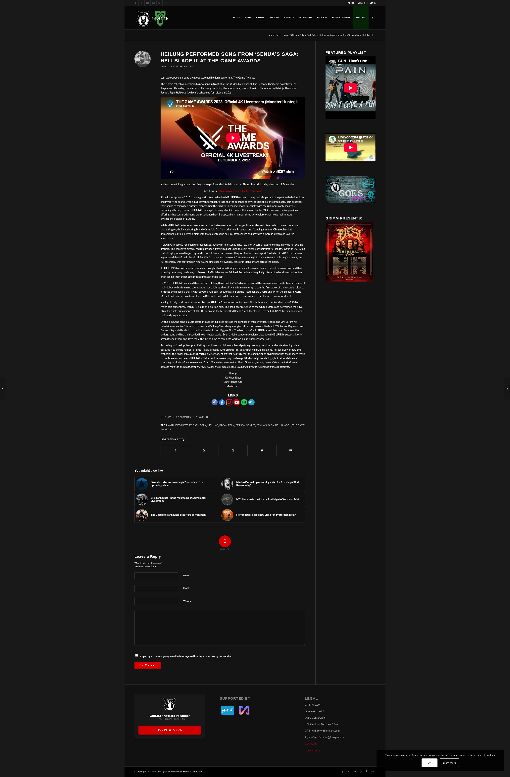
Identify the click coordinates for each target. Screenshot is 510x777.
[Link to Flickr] (166, 3)
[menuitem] (351, 3)
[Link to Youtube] (147, 3)
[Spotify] (244, 404)
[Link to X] (141, 3)
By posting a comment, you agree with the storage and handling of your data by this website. (185, 656)
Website (187, 601)
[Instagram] (229, 404)
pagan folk (226, 425)
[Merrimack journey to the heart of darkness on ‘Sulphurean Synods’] (3, 388)
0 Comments (183, 417)
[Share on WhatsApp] (233, 450)
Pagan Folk (186, 66)
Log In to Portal (170, 730)
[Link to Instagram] (153, 3)
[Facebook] (222, 404)
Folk (176, 66)
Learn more (449, 763)
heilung (212, 425)
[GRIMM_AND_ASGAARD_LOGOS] (152, 17)
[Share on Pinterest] (262, 450)
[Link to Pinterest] (159, 3)
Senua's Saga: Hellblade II (273, 425)
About (351, 3)
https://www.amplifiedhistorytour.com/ (240, 191)
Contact (361, 3)
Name (187, 575)
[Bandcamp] (251, 404)
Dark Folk (166, 66)
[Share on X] (204, 450)
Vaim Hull (204, 417)
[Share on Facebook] (175, 450)
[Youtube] (236, 404)
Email (186, 588)
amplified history (179, 425)
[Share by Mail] (291, 450)
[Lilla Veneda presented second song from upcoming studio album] (507, 388)
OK (430, 763)
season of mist (245, 425)
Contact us (311, 744)
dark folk (199, 425)
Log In (373, 3)
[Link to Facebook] (135, 3)
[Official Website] (214, 404)
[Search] (372, 17)
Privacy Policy (313, 750)
